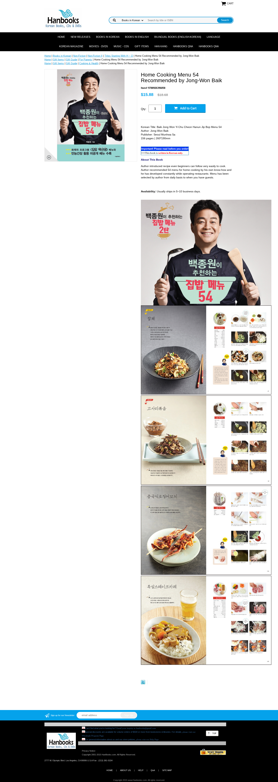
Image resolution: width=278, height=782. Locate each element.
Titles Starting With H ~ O (119, 55)
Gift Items (142, 46)
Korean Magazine (71, 46)
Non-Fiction (79, 55)
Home (61, 37)
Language (213, 37)
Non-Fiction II (95, 55)
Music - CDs (121, 46)
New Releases (80, 37)
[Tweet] (143, 683)
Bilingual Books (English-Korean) (177, 37)
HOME (109, 770)
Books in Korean (107, 37)
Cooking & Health (88, 63)
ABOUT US (125, 770)
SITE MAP (167, 770)
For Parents (85, 59)
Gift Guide (71, 59)
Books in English (137, 37)
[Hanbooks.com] (63, 18)
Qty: (143, 109)
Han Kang (161, 46)
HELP (140, 770)
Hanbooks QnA (183, 46)
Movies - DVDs (98, 46)
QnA (153, 770)
